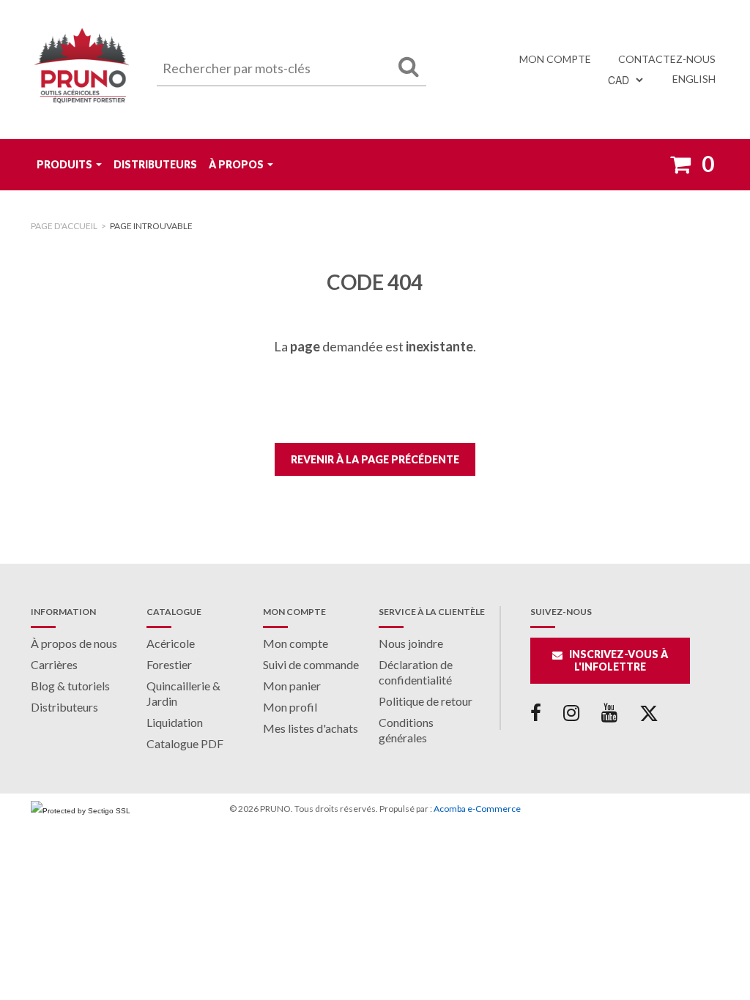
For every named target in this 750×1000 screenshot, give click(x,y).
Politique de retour (425, 701)
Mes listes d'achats (310, 728)
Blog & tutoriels (70, 686)
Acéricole (170, 643)
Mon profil (290, 707)
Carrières (54, 664)
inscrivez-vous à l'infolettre (618, 660)
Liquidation (174, 722)
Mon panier (292, 686)
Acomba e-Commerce (477, 808)
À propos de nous (74, 643)
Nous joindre (411, 643)
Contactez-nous (667, 59)
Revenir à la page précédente (375, 459)
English (694, 78)
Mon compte (555, 59)
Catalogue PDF (184, 743)
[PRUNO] (82, 69)
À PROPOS (236, 164)
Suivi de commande (311, 664)
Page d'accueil (64, 225)
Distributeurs (155, 164)
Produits (64, 164)
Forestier (169, 664)
